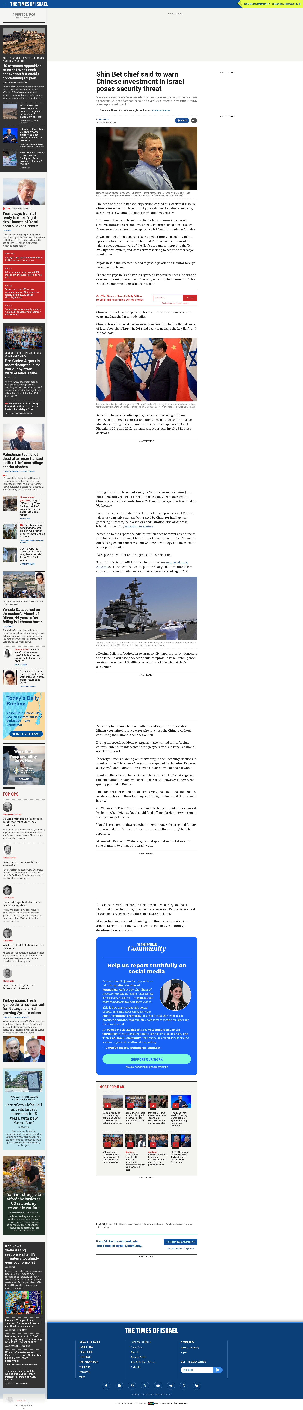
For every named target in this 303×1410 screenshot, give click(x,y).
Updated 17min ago (21, 208)
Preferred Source (161, 110)
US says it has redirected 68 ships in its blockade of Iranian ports (23, 259)
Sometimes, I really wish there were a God (21, 863)
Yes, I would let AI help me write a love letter (23, 946)
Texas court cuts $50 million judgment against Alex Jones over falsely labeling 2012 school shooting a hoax (22, 293)
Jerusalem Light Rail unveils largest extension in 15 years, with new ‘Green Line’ (23, 1114)
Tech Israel (85, 1357)
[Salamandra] (179, 1403)
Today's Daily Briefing (22, 700)
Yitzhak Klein (8, 981)
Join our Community (257, 4)
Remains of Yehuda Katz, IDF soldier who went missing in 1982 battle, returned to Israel (32, 677)
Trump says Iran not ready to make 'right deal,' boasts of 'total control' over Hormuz (23, 312)
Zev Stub (25, 1127)
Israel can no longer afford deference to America (19, 986)
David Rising (32, 1212)
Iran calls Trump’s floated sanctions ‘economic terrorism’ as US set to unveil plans (157, 1118)
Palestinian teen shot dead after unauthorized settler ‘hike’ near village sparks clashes (23, 460)
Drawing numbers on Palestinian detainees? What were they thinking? (23, 822)
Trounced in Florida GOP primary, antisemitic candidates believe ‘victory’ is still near (135, 1161)
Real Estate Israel (89, 1362)
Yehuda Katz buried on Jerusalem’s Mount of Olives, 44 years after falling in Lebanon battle (23, 616)
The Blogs (84, 1367)
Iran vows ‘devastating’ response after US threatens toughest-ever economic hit (22, 1254)
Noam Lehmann (26, 146)
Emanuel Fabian (28, 471)
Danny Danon (8, 898)
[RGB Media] (153, 1403)
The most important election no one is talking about (22, 903)
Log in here (189, 1248)
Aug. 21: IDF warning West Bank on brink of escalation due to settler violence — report (31, 507)
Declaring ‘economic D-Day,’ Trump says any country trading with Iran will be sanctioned (23, 1339)
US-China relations (173, 1224)
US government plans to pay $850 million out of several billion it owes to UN (23, 275)
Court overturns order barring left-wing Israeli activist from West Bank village (31, 554)
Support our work (147, 1059)
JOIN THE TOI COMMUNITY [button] (180, 1242)
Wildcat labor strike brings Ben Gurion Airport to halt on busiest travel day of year (112, 1157)
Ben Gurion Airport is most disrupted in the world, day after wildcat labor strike (135, 1118)
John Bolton (103, 1227)
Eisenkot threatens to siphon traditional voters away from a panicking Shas (157, 1158)
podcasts (84, 1372)
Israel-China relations (153, 1224)
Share (184, 120)
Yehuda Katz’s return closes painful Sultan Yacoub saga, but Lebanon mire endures (28, 655)
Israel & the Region (116, 1224)
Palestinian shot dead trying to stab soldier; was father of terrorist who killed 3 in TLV (32, 531)
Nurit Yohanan (36, 144)
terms (186, 303)
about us (135, 1352)
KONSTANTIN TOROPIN (28, 1365)
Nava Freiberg (21, 665)
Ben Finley (11, 1365)
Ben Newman (8, 941)
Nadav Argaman (135, 1224)
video (82, 1377)
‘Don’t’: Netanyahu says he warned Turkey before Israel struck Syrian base (180, 1157)
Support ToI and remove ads (286, 4)
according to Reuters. (139, 526)
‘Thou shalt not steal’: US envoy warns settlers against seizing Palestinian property (179, 1119)
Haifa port (188, 1224)
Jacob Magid (10, 83)
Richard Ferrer (9, 858)
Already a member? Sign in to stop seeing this (147, 1066)
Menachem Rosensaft (12, 814)
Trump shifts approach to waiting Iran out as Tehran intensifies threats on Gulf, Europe (20, 1375)
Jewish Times (86, 1347)
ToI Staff (104, 119)
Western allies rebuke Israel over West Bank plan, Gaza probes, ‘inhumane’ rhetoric (32, 158)
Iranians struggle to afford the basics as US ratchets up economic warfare (23, 1201)
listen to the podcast (28, 734)
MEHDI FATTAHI (18, 1212)
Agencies (23, 83)
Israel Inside (86, 1352)
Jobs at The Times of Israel (143, 1362)
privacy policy (137, 1347)
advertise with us (138, 1357)
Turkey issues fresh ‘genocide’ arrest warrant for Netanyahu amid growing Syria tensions (23, 1006)
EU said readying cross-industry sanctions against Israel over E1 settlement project (112, 1118)
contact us (136, 1367)
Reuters (26, 144)
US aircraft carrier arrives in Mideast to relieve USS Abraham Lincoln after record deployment (23, 1356)
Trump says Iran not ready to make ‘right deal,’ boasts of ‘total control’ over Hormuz (20, 220)
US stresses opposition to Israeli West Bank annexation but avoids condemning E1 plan (22, 72)
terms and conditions (141, 1342)
